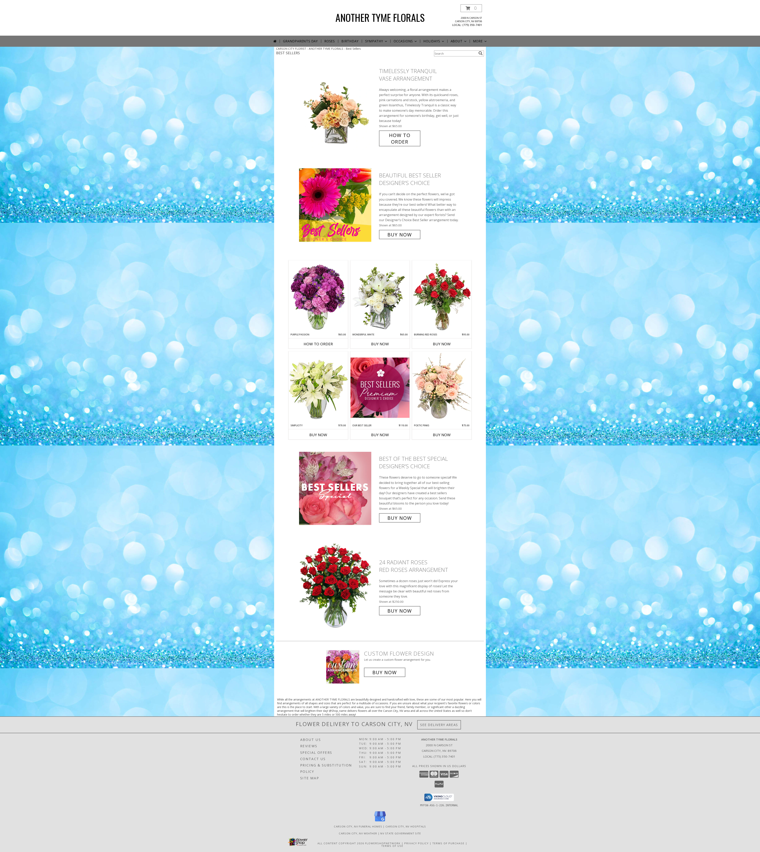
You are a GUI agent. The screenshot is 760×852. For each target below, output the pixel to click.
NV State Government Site (400, 833)
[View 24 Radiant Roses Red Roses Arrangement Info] (338, 586)
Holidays (431, 41)
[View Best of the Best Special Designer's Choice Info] (338, 488)
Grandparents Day (300, 41)
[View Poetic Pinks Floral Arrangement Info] (441, 387)
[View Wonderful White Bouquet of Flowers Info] (380, 297)
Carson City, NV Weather (358, 833)
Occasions (403, 41)
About (457, 41)
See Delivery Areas (439, 725)
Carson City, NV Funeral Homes (358, 826)
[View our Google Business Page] (380, 821)
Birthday (349, 41)
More (478, 41)
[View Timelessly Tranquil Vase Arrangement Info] (338, 106)
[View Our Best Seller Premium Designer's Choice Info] (380, 387)
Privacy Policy (416, 843)
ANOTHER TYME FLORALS (380, 17)
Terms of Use (392, 846)
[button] (471, 8)
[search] (480, 53)
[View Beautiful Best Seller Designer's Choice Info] (338, 205)
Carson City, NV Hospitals (406, 826)
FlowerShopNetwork (383, 843)
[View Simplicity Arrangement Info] (318, 387)
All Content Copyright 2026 (340, 843)
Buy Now (400, 234)
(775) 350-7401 (472, 25)
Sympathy (374, 41)
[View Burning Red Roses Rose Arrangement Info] (441, 297)
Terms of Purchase (448, 843)
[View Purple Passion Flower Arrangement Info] (318, 297)
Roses (329, 41)
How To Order (399, 138)
